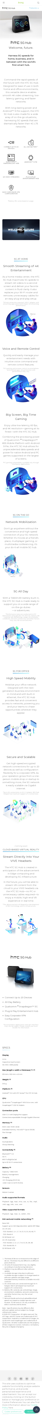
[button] (36, 1409)
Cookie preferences (13, 1412)
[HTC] (21, 2)
